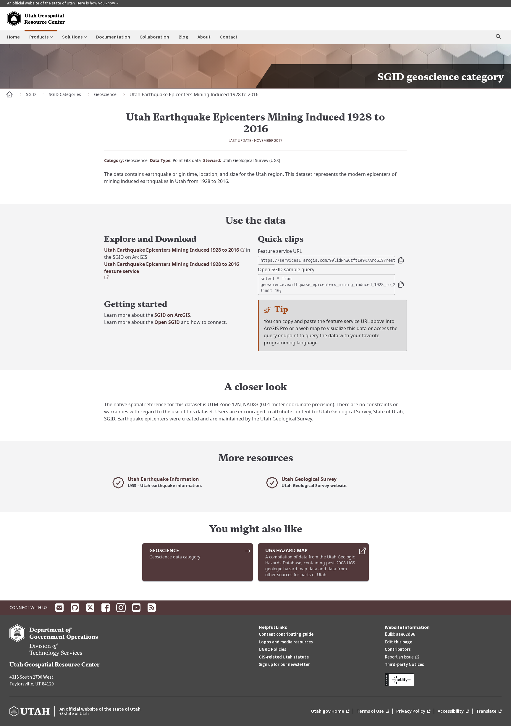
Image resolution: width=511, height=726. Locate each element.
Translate (489, 711)
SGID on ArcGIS (172, 315)
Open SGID (167, 322)
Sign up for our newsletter (284, 664)
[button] (401, 260)
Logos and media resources (286, 642)
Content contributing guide (286, 634)
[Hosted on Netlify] (443, 679)
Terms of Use (373, 711)
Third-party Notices (404, 664)
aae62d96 (405, 634)
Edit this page (398, 642)
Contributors (398, 649)
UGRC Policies (272, 649)
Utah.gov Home (330, 711)
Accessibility (453, 711)
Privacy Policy (413, 711)
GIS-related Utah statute (284, 657)
